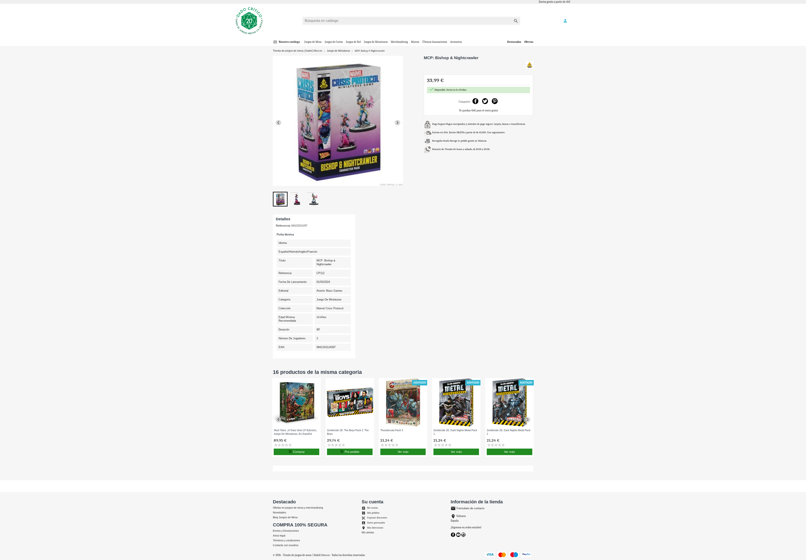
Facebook (453, 535)
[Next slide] (397, 122)
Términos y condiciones (286, 540)
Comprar (296, 451)
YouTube (458, 535)
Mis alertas (368, 532)
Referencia (283, 225)
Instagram (463, 535)
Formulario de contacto (467, 508)
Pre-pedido (349, 451)
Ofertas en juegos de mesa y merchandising (298, 507)
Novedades (279, 512)
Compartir (475, 101)
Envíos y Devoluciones (286, 530)
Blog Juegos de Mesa (285, 517)
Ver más (403, 451)
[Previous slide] (278, 122)
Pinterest (494, 101)
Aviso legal (279, 535)
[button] (280, 199)
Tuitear (485, 101)
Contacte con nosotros (285, 545)
